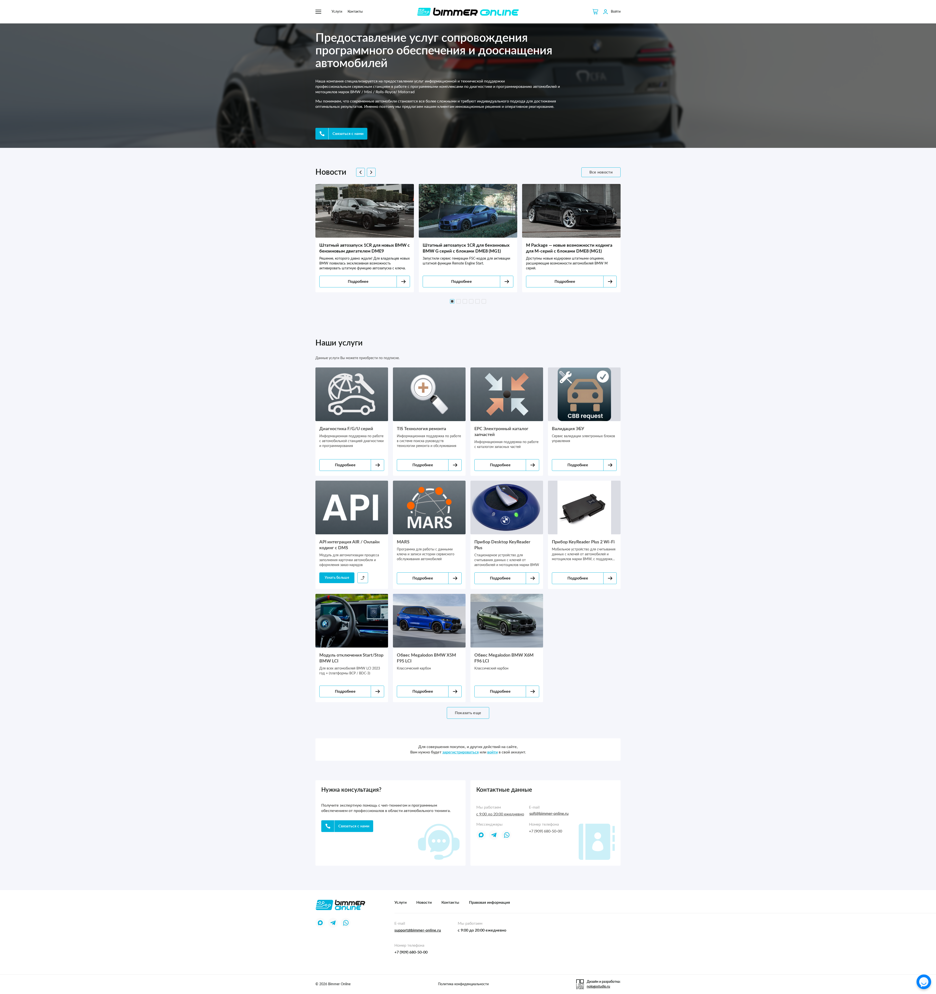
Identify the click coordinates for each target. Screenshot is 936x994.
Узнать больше (337, 577)
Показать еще (468, 713)
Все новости (601, 172)
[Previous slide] (360, 172)
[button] (452, 301)
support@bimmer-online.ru (417, 930)
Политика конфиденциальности (463, 984)
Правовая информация (489, 902)
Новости (424, 902)
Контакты (355, 11)
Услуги (337, 11)
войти (492, 752)
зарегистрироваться (460, 752)
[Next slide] (371, 172)
